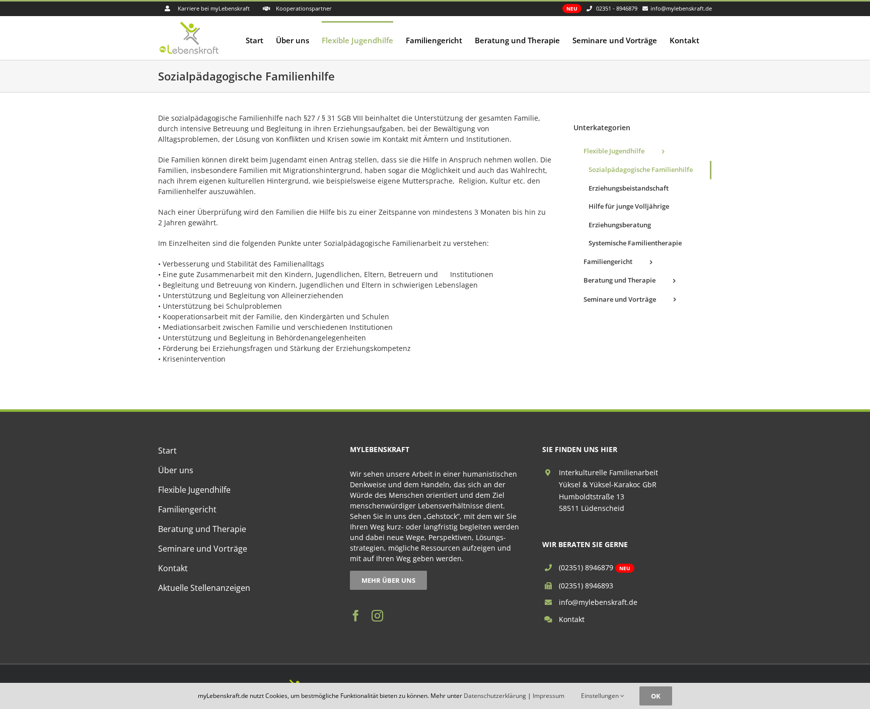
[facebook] (355, 616)
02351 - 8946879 (616, 8)
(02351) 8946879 (586, 567)
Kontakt (572, 619)
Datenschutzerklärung (495, 695)
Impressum (548, 695)
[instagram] (377, 616)
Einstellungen (600, 695)
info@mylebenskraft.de (598, 602)
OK (656, 695)
